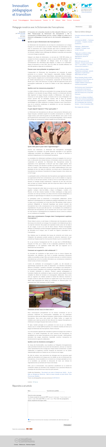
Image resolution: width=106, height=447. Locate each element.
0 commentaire (21, 38)
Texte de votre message (34, 395)
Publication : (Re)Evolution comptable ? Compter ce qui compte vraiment (82, 48)
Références (22, 444)
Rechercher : (79, 26)
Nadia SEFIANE (21, 33)
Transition (45, 20)
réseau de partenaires (87, 12)
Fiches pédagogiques (23, 20)
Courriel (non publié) (53, 390)
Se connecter (76, 20)
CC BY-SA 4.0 (55, 378)
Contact (16, 444)
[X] (24, 40)
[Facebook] (22, 40)
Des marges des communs (82, 107)
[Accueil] (53, 17)
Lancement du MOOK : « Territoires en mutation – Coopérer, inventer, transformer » (84, 41)
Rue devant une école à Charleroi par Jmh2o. (54, 372)
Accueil (15, 20)
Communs (22, 35)
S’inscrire (69, 20)
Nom (29, 390)
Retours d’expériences (35, 20)
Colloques (58, 20)
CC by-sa (35, 382)
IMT (53, 20)
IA (50, 20)
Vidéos (63, 20)
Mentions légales (30, 444)
